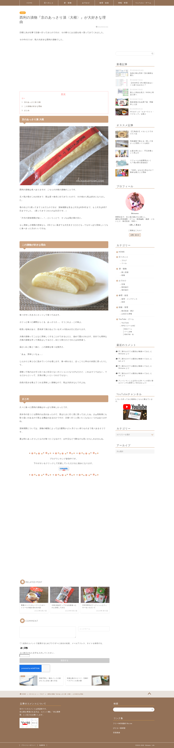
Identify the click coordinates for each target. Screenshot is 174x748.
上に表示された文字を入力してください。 (38, 653)
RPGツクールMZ (128, 326)
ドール (124, 263)
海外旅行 (125, 290)
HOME (29, 3)
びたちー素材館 (119, 728)
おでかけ (86, 3)
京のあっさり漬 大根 (32, 102)
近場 (123, 284)
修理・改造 (104, 3)
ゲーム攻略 (128, 332)
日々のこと (49, 3)
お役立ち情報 (126, 314)
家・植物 (68, 3)
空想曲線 (116, 732)
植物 (123, 275)
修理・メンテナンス (129, 299)
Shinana (121, 354)
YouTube (125, 323)
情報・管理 (123, 3)
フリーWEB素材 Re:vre (122, 723)
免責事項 (42, 745)
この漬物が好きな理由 (33, 106)
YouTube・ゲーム (143, 3)
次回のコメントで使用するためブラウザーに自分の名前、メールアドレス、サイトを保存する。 (63, 643)
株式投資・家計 (127, 311)
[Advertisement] (64, 70)
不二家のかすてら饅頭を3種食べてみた (134, 351)
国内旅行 (125, 287)
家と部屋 (125, 272)
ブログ (23, 12)
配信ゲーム (128, 329)
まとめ (26, 110)
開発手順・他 (129, 334)
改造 (123, 302)
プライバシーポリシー (28, 745)
